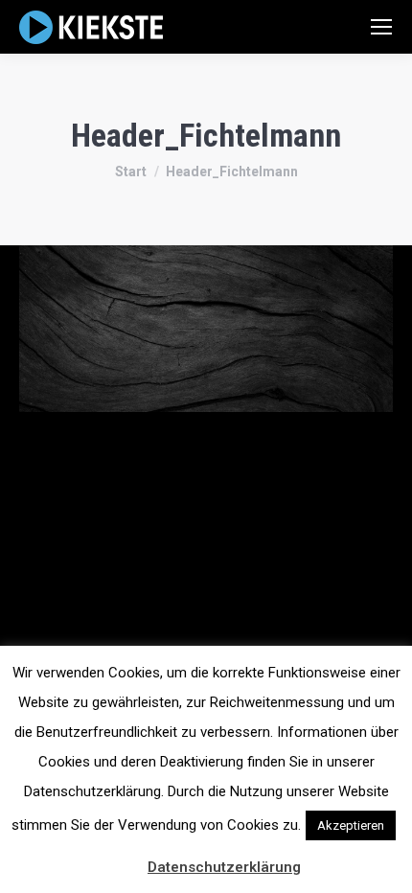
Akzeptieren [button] (350, 825)
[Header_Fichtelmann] (206, 328)
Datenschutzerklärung (224, 867)
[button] (122, 858)
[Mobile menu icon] (381, 26)
